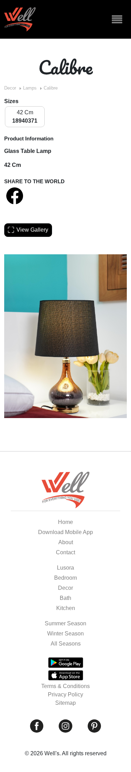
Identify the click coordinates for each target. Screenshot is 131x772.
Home (65, 522)
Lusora (65, 568)
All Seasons (66, 644)
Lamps (30, 88)
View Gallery (32, 230)
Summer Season (65, 623)
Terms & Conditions (65, 686)
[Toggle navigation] (117, 19)
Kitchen (65, 608)
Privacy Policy (65, 694)
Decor (10, 88)
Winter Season (65, 633)
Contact (65, 552)
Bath (65, 598)
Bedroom (65, 578)
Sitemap (65, 703)
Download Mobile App (65, 532)
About (65, 542)
